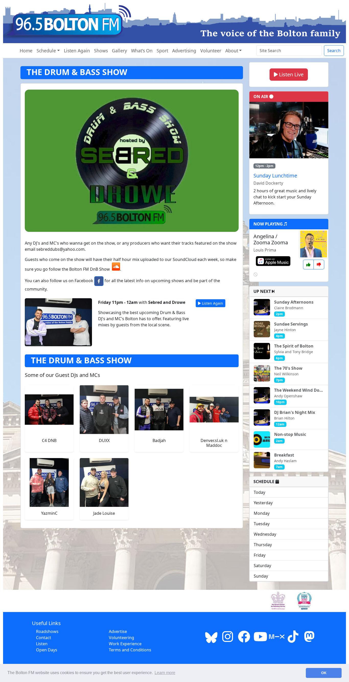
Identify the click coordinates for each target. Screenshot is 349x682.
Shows (101, 50)
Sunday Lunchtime (275, 175)
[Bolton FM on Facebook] (244, 639)
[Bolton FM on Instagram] (227, 639)
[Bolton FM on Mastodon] (309, 639)
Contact (43, 637)
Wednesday (265, 534)
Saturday (262, 565)
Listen (42, 644)
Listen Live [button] (291, 74)
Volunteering (121, 637)
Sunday (261, 576)
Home (26, 50)
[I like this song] (308, 264)
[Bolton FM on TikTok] (293, 639)
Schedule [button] (46, 50)
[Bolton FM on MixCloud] (276, 639)
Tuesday (262, 524)
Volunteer (210, 50)
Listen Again (77, 50)
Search (334, 50)
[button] (98, 281)
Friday (259, 555)
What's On (142, 50)
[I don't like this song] (318, 264)
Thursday (263, 544)
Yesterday (263, 503)
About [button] (231, 50)
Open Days (46, 650)
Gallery (119, 50)
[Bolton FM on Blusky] (211, 639)
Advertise (118, 631)
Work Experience (125, 644)
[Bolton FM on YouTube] (260, 639)
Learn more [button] (165, 673)
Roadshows (47, 631)
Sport (162, 50)
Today (259, 492)
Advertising (184, 50)
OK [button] (324, 673)
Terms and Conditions (130, 650)
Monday (262, 513)
